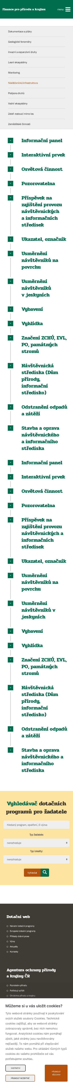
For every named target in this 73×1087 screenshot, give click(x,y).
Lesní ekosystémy (17, 62)
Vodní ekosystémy (18, 103)
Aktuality (14, 946)
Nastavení (15, 1068)
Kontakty (14, 951)
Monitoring (14, 72)
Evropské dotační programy (22, 931)
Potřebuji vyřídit (17, 990)
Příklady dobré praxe (19, 936)
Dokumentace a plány (20, 31)
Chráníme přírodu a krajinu (22, 995)
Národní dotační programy (22, 926)
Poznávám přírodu (18, 985)
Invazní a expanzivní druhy (22, 51)
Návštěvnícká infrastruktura (23, 82)
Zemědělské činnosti (19, 123)
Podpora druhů (16, 93)
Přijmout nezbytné (20, 1078)
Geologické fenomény (19, 41)
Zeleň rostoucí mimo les (21, 113)
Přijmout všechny (56, 1073)
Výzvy (12, 941)
